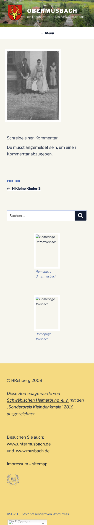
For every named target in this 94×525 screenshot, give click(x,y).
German (24, 522)
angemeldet (37, 147)
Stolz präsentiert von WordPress (45, 514)
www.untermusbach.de (29, 444)
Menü (49, 33)
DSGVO (12, 514)
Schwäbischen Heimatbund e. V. (38, 400)
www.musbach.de (33, 450)
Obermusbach (52, 11)
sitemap (39, 463)
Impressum (17, 463)
